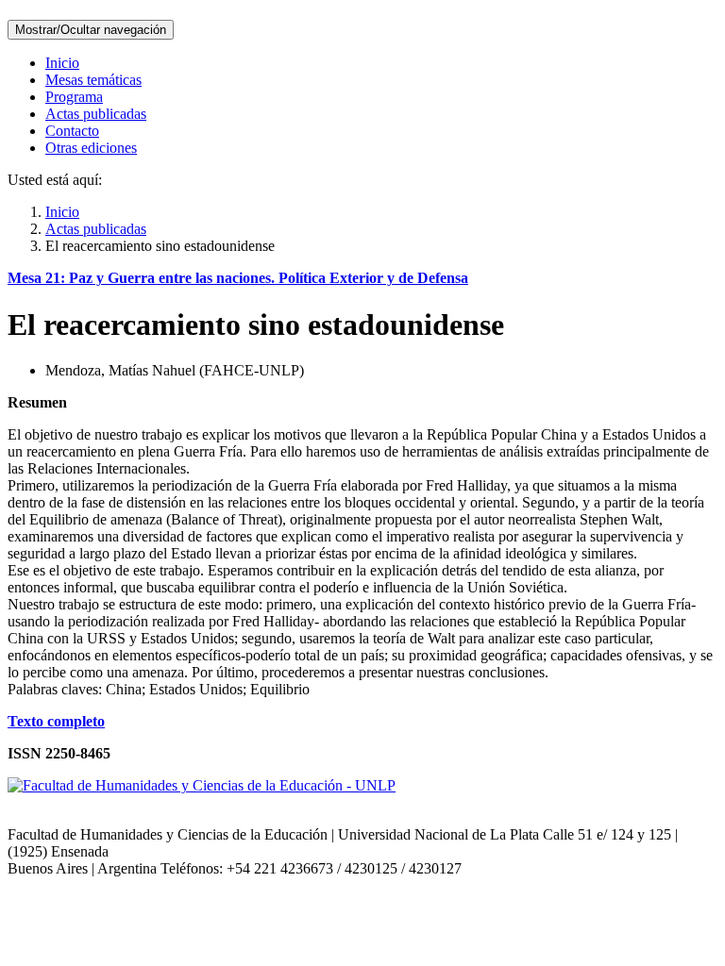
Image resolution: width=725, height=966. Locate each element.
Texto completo (56, 721)
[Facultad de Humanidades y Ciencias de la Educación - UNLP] (202, 785)
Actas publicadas (95, 114)
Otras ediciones (91, 148)
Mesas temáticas (93, 80)
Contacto (72, 131)
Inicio (62, 63)
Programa (74, 97)
